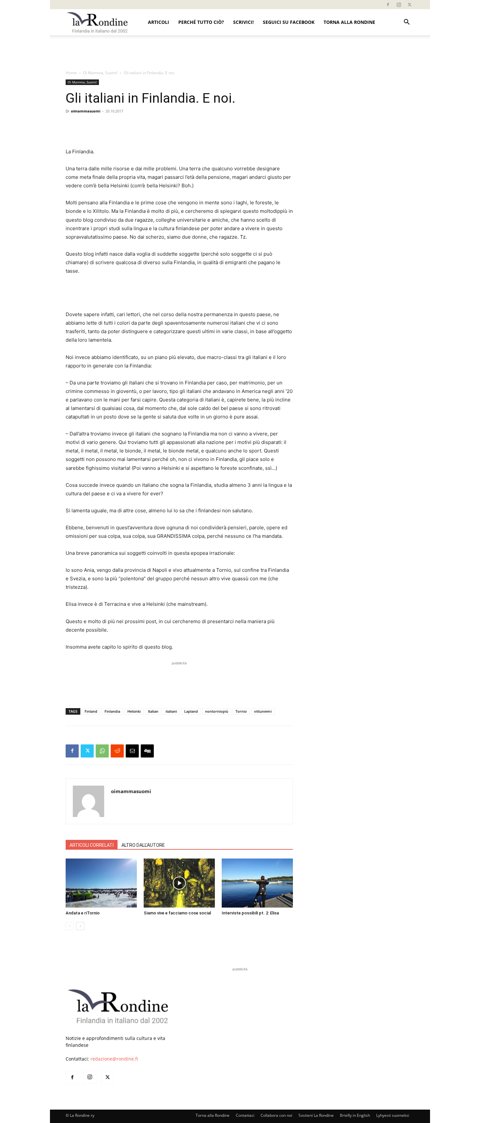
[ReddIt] (117, 750)
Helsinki (134, 711)
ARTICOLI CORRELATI (92, 845)
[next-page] (80, 926)
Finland (91, 711)
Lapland (191, 711)
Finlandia (112, 711)
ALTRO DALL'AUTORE (143, 845)
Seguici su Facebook (288, 22)
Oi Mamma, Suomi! (100, 73)
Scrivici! (243, 22)
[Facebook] (388, 4)
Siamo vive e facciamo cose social (177, 912)
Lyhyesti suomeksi (392, 1115)
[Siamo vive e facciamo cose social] (179, 883)
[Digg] (147, 750)
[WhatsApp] (102, 750)
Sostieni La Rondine (316, 1115)
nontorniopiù (216, 711)
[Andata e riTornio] (101, 883)
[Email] (132, 750)
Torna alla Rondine (349, 22)
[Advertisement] (240, 53)
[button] (406, 23)
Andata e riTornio (83, 912)
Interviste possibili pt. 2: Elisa (250, 912)
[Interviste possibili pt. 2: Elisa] (257, 883)
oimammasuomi (85, 111)
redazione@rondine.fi (114, 1059)
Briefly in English (355, 1115)
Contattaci (245, 1115)
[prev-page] (70, 926)
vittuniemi (263, 711)
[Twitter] (409, 4)
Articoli (158, 22)
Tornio (241, 711)
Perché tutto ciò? (201, 22)
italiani (171, 711)
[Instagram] (399, 4)
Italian (153, 711)
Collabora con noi (276, 1115)
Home (71, 73)
